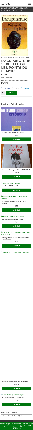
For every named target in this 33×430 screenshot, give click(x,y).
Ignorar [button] (19, 428)
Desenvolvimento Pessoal (15, 99)
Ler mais (16, 190)
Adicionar (11, 93)
